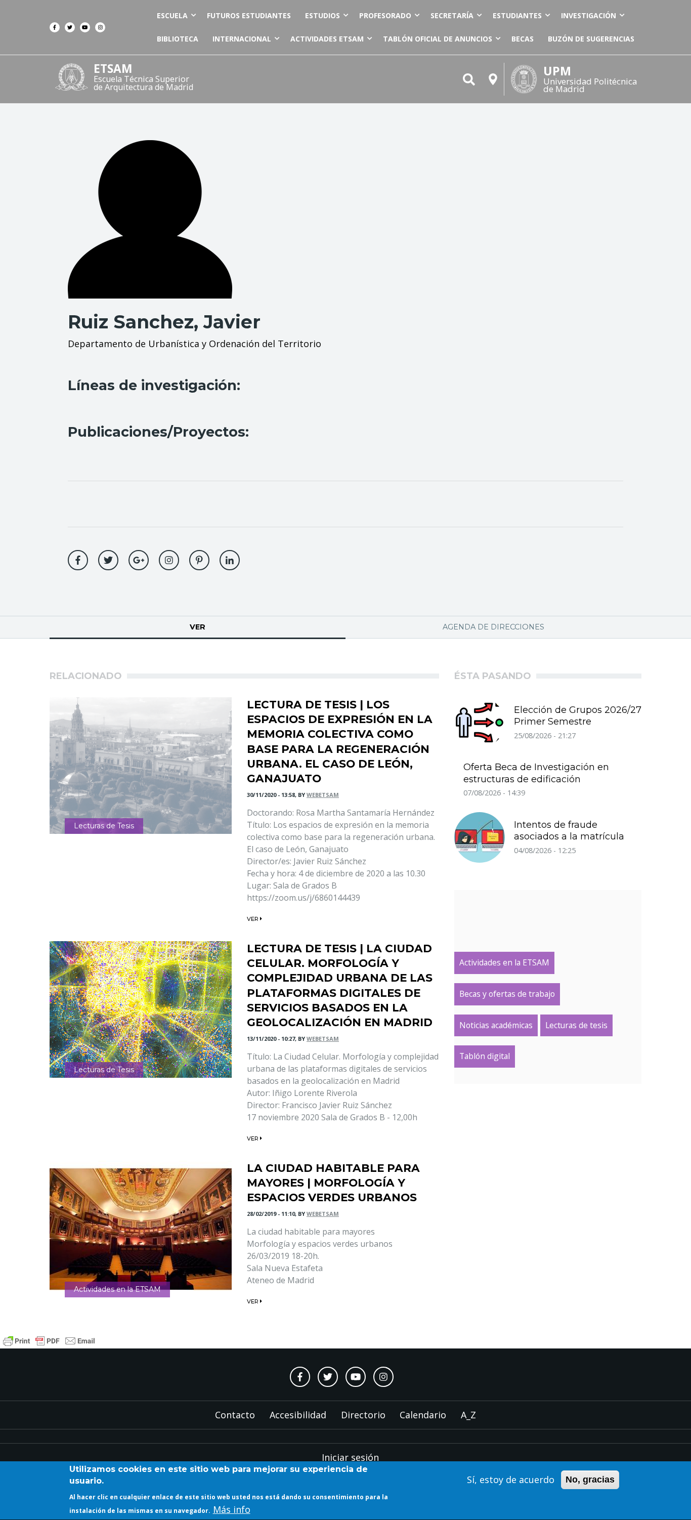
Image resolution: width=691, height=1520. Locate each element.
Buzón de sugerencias (591, 39)
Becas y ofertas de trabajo (507, 993)
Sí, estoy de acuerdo (510, 1479)
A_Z (468, 1415)
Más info (231, 1509)
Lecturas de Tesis (104, 825)
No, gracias (590, 1479)
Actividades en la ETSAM (117, 1289)
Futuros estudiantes (249, 15)
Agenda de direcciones (493, 626)
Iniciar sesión (350, 1457)
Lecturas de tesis (576, 1025)
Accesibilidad (298, 1415)
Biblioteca (177, 39)
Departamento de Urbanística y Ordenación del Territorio (194, 343)
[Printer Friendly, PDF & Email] (49, 1339)
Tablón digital (484, 1056)
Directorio (363, 1415)
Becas (522, 39)
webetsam (323, 794)
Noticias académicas (496, 1025)
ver (253, 918)
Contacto (235, 1415)
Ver (232, 626)
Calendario (423, 1415)
